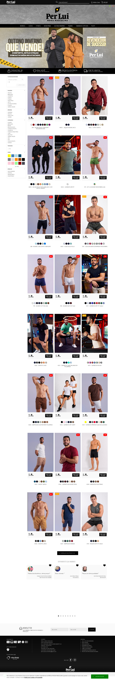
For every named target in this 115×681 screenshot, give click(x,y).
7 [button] (72, 616)
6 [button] (70, 616)
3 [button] (60, 66)
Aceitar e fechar (100, 676)
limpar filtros (21, 85)
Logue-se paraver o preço (49, 118)
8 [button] (75, 616)
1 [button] (55, 66)
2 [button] (57, 66)
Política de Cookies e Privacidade (33, 677)
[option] (57, 48)
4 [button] (65, 616)
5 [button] (68, 616)
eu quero (91, 629)
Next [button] (106, 589)
